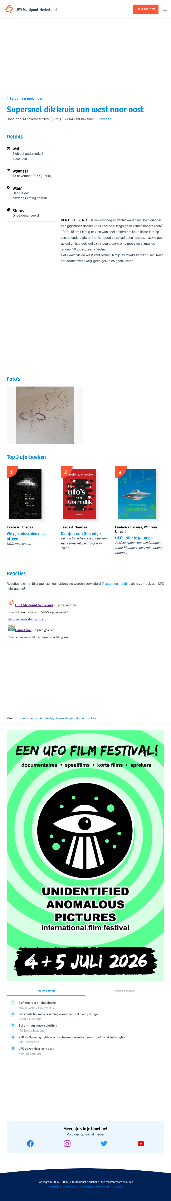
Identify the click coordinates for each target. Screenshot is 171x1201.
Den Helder (21, 193)
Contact (118, 1186)
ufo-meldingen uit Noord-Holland (75, 718)
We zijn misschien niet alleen (26, 536)
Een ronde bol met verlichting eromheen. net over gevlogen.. (60, 1014)
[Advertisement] (85, 61)
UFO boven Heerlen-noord (36, 1048)
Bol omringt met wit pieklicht (38, 1025)
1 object (18, 154)
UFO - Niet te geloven (134, 537)
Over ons (71, 1186)
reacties (104, 119)
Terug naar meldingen (26, 98)
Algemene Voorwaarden (95, 1186)
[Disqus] (85, 650)
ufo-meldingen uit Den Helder (34, 718)
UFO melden (55, 1186)
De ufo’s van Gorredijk (81, 533)
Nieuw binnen (46, 990)
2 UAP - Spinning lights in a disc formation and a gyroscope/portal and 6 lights (72, 1037)
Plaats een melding (116, 584)
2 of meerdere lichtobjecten (38, 1002)
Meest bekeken (125, 990)
